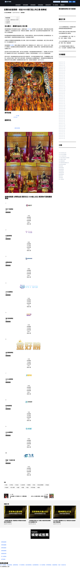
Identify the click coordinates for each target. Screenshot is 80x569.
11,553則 (29, 219)
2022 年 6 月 (62, 135)
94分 (29, 298)
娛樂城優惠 (25, 5)
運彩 (27, 487)
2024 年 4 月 (62, 100)
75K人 (28, 305)
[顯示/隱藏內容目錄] (17, 18)
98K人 (28, 222)
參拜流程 (8, 21)
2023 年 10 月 (62, 108)
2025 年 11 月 (62, 68)
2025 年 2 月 (62, 83)
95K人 (28, 248)
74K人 (28, 365)
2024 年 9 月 (62, 92)
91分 (29, 215)
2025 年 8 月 (62, 73)
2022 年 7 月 (62, 133)
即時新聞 (61, 166)
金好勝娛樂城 (9, 352)
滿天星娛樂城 (9, 318)
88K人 (28, 392)
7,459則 (29, 362)
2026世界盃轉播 (62, 154)
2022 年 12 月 (62, 125)
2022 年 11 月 (62, 126)
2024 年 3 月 (62, 102)
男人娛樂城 (55, 5)
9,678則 (29, 415)
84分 (29, 385)
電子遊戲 (33, 487)
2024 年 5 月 (62, 98)
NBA (6, 484)
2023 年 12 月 (62, 105)
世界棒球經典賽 (62, 164)
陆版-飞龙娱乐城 (10, 460)
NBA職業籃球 (62, 161)
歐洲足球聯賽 (40, 484)
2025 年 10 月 (62, 70)
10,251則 (29, 272)
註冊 (74, 1)
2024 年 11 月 (62, 88)
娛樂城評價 (48, 5)
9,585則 (29, 328)
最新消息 (61, 176)
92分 (29, 466)
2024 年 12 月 (62, 87)
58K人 (28, 418)
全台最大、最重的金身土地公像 (12, 19)
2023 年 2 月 (62, 122)
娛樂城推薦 (18, 5)
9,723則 (29, 245)
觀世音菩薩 (17, 128)
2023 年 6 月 (62, 115)
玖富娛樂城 (9, 236)
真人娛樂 (12, 487)
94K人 (28, 275)
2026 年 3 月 (62, 62)
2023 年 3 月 (62, 120)
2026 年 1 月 (62, 65)
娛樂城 (28, 484)
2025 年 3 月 (62, 82)
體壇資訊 (62, 5)
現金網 (6, 487)
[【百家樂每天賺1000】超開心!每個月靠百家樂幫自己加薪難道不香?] (40, 512)
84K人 (28, 445)
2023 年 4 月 (62, 118)
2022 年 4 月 (62, 138)
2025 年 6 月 (62, 77)
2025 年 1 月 (62, 85)
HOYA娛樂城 (9, 379)
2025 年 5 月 (62, 78)
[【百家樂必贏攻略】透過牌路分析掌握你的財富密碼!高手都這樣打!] (15, 512)
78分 (29, 412)
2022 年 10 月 (62, 128)
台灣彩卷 (23, 484)
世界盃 (11, 484)
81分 (29, 359)
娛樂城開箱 (40, 5)
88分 (29, 242)
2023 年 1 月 (62, 123)
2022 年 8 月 (62, 131)
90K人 (28, 331)
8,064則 (29, 301)
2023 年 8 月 (62, 112)
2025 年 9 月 (62, 72)
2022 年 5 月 (62, 136)
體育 (38, 487)
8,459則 (29, 442)
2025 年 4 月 (62, 80)
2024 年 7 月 (62, 95)
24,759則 (29, 470)
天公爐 (17, 115)
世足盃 (16, 484)
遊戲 (18, 487)
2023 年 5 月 (62, 116)
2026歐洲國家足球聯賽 (64, 157)
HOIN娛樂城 (9, 432)
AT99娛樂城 (9, 292)
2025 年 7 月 (62, 75)
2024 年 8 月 (62, 93)
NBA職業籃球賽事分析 (64, 162)
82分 (29, 438)
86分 (29, 268)
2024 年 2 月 (62, 103)
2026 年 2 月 (62, 63)
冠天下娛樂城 (9, 209)
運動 (22, 487)
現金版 (47, 484)
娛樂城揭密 (33, 5)
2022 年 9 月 (62, 130)
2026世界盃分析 (62, 152)
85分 (29, 325)
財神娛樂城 (9, 406)
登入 (70, 1)
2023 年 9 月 (62, 110)
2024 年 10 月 (62, 90)
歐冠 (34, 484)
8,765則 (29, 389)
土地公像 (29, 29)
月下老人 (16, 117)
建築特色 (8, 22)
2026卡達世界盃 (62, 156)
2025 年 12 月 (62, 67)
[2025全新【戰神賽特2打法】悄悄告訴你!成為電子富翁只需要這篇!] (64, 512)
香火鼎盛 (12, 45)
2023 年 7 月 (62, 113)
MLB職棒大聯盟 (62, 159)
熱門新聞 (61, 177)
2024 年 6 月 (62, 97)
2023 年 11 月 (62, 107)
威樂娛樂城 (9, 262)
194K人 (28, 473)
